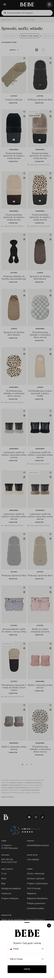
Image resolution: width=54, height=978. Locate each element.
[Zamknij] (49, 925)
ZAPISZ (27, 969)
